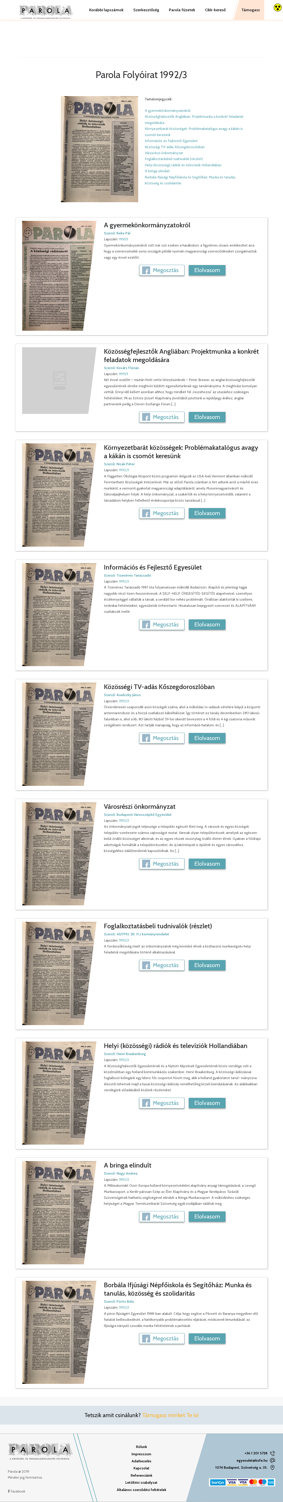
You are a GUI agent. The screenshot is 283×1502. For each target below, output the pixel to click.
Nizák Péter (126, 464)
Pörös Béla (125, 1301)
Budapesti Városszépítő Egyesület (144, 815)
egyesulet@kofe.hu (252, 1460)
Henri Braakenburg (131, 1054)
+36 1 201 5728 (256, 1453)
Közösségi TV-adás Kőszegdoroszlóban (175, 147)
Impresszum (141, 1454)
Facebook (17, 1491)
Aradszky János (129, 695)
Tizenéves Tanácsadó (134, 575)
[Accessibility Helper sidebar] (277, 7)
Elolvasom (207, 270)
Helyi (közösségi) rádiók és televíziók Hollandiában (183, 165)
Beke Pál (123, 233)
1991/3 (123, 239)
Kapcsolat (141, 1468)
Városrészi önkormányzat (164, 153)
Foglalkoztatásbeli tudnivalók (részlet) (174, 159)
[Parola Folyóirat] (46, 10)
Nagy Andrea (127, 1173)
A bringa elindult (157, 171)
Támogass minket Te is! (170, 1415)
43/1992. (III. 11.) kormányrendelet (143, 934)
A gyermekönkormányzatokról (168, 110)
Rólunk (141, 1447)
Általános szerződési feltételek (141, 1490)
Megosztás (166, 270)
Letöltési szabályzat (141, 1482)
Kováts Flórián (128, 368)
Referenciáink (141, 1475)
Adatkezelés (141, 1461)
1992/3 (124, 470)
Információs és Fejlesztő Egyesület (171, 141)
